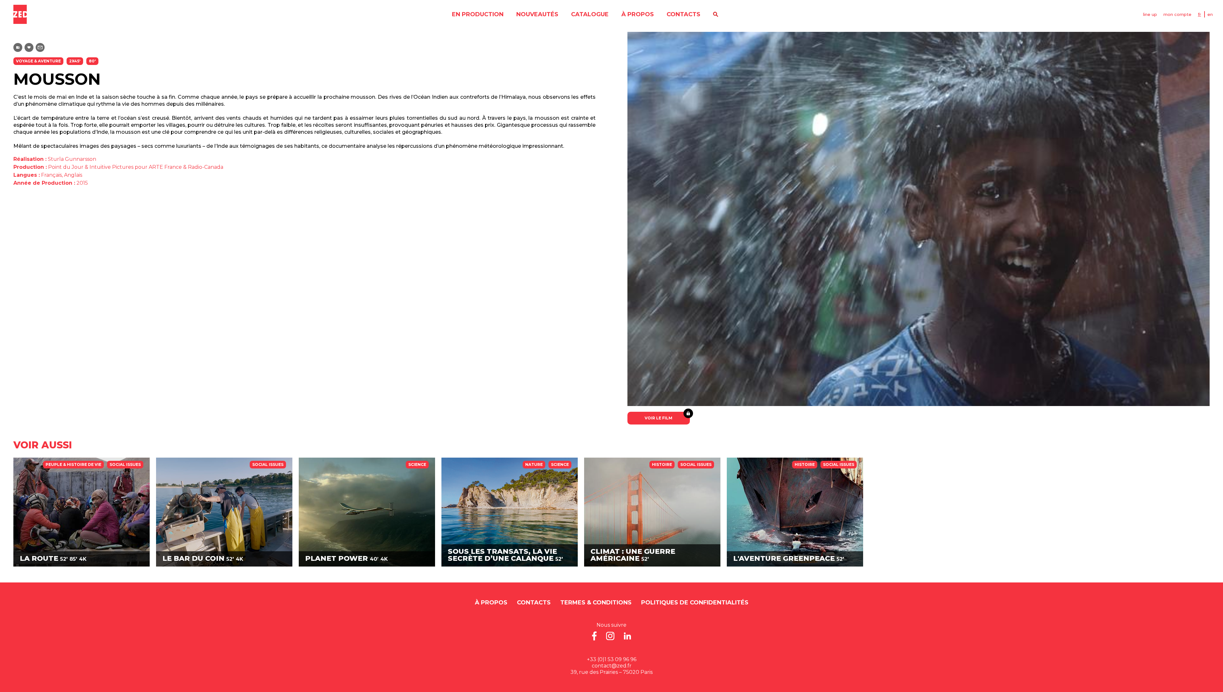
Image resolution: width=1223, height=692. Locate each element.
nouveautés (537, 14)
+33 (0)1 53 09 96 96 (611, 659)
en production (478, 14)
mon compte (1177, 14)
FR (1199, 14)
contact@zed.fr (612, 666)
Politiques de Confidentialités (694, 602)
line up (1150, 14)
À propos (637, 14)
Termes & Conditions (596, 602)
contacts (683, 14)
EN (1210, 14)
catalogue (590, 14)
